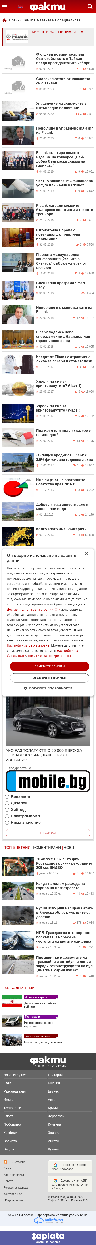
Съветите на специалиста (56, 32)
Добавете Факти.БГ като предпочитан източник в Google (70, 1184)
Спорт (8, 1116)
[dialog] (48, 622)
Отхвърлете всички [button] (50, 678)
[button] (48, 688)
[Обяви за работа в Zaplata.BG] (48, 1238)
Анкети (53, 1141)
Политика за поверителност (49, 656)
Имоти (8, 1099)
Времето (10, 1141)
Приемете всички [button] (49, 666)
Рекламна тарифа (16, 1187)
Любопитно (12, 1124)
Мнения (54, 1083)
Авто (51, 1099)
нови (69, 848)
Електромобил (25, 816)
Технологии (12, 1108)
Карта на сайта (14, 1174)
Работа (8, 1181)
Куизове (54, 1149)
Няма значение (26, 823)
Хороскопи (56, 1116)
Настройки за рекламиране (28, 645)
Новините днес (15, 1075)
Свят (7, 1083)
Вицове (9, 1149)
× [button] (86, 553)
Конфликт (11, 1132)
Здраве (53, 1132)
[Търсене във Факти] (90, 6)
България (55, 1075)
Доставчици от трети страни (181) (33, 609)
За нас (8, 1168)
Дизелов (19, 803)
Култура (54, 1124)
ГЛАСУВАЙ (48, 833)
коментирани (47, 848)
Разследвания (15, 1091)
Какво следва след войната (43, 1042)
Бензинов (20, 797)
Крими (53, 1108)
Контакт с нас (13, 1194)
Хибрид (18, 810)
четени (23, 848)
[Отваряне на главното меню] (4, 6)
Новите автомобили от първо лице (39, 1024)
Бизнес (53, 1091)
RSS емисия (16, 1162)
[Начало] (48, 6)
